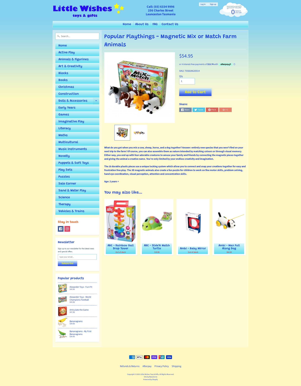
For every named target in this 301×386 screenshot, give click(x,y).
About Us (141, 24)
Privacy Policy (161, 366)
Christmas (66, 87)
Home (127, 24)
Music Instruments (72, 149)
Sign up (213, 4)
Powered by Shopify (150, 379)
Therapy (64, 204)
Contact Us (170, 24)
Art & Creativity (70, 66)
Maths (63, 135)
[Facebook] (60, 229)
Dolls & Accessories (78, 101)
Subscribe (67, 263)
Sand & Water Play (72, 190)
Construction (68, 94)
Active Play (66, 52)
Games (63, 114)
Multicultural (68, 142)
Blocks (63, 73)
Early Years (66, 107)
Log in (203, 4)
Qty (181, 76)
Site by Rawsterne (150, 377)
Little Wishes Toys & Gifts (149, 374)
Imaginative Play (71, 121)
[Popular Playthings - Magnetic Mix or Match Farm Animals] (122, 133)
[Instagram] (67, 229)
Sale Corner (67, 183)
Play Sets (65, 169)
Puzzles (64, 176)
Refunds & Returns (130, 366)
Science (64, 197)
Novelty (64, 156)
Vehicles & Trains (71, 211)
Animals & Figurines (73, 59)
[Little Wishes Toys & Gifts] (89, 11)
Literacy (64, 128)
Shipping (176, 366)
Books (63, 80)
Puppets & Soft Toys (73, 163)
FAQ (155, 24)
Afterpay (147, 366)
